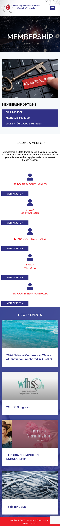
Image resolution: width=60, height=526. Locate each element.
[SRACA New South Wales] (30, 177)
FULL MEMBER (14, 112)
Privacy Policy (30, 523)
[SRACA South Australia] (30, 231)
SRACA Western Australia (30, 293)
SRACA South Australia (30, 238)
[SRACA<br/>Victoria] (30, 257)
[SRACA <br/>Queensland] (30, 202)
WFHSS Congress (18, 407)
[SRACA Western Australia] (30, 286)
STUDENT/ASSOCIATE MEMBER (24, 123)
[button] (52, 8)
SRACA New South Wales (30, 184)
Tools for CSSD (16, 506)
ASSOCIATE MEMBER (18, 118)
